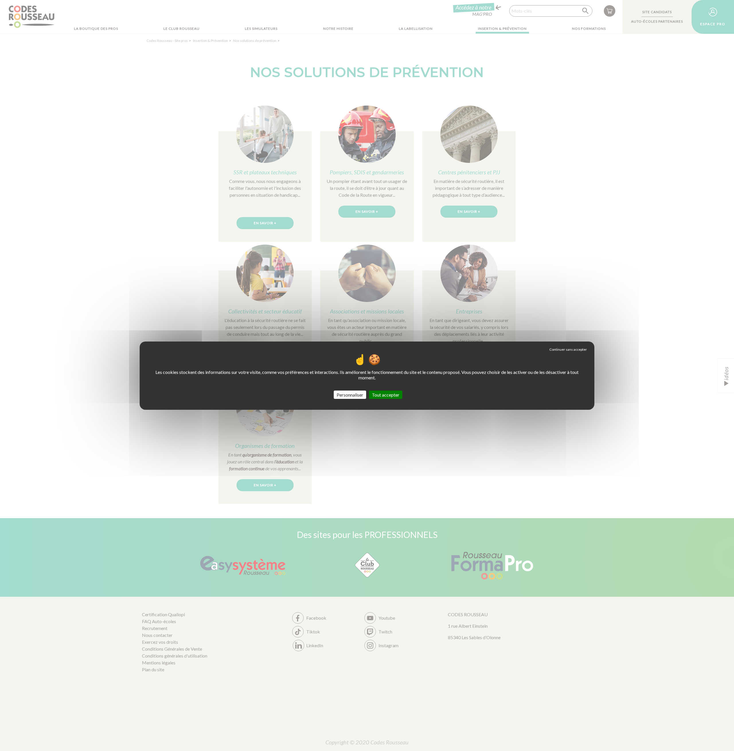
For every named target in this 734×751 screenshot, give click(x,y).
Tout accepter (385, 394)
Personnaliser (350, 394)
